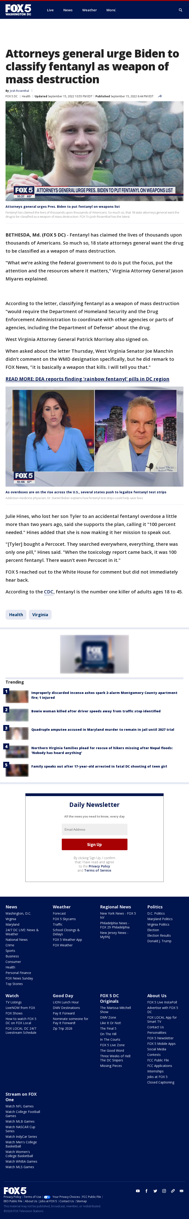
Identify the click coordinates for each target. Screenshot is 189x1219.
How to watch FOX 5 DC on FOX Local (21, 1021)
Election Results (159, 935)
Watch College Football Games (23, 1113)
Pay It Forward (64, 1013)
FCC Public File (158, 1060)
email (181, 1191)
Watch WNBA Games (21, 1161)
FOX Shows (14, 1013)
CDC (48, 592)
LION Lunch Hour (66, 1002)
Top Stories (14, 984)
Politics (154, 907)
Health (26, 96)
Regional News (115, 907)
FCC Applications (159, 1065)
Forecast (59, 913)
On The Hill (108, 1034)
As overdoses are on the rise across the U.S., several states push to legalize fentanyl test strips (86, 492)
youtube (138, 1191)
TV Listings (14, 1002)
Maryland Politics (160, 919)
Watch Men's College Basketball (21, 1144)
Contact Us (155, 1027)
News (11, 907)
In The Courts (110, 1039)
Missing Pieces (111, 1065)
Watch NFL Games (20, 1106)
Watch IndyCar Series (21, 1136)
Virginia (40, 614)
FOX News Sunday (19, 978)
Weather (62, 907)
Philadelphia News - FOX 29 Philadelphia (115, 925)
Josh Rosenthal (19, 91)
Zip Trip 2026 (62, 1028)
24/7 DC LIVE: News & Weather (22, 932)
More (110, 10)
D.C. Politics (156, 913)
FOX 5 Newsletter (160, 1038)
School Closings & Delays (66, 932)
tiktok (173, 1191)
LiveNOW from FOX (20, 1007)
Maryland (12, 924)
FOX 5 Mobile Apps (161, 1043)
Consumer (13, 961)
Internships (155, 1071)
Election (153, 930)
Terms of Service (97, 870)
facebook (146, 1191)
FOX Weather (63, 945)
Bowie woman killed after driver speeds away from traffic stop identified (96, 711)
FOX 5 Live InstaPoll (162, 1002)
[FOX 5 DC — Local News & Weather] (21, 9)
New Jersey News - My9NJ (114, 934)
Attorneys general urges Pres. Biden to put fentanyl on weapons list (63, 206)
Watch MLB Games (20, 1121)
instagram (164, 1191)
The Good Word (112, 1050)
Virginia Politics (158, 924)
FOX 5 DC (12, 96)
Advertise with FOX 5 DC (162, 1009)
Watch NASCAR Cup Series (20, 1129)
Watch (12, 995)
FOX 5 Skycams (64, 919)
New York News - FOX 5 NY (118, 915)
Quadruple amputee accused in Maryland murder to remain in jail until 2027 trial (102, 729)
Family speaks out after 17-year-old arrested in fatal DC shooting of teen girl (99, 766)
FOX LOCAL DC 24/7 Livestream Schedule (21, 1030)
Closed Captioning (160, 1082)
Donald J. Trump (159, 941)
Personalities (156, 1032)
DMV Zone (108, 1017)
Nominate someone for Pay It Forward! (70, 1021)
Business (12, 956)
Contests (154, 1054)
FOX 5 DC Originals (109, 998)
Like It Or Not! (110, 1023)
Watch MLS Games (20, 1167)
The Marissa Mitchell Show (115, 1009)
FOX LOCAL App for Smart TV (162, 1019)
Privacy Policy (99, 866)
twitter (155, 1191)
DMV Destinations (66, 1007)
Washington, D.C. (18, 913)
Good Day (63, 995)
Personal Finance (18, 973)
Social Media (156, 1049)
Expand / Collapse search (180, 10)
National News (17, 939)
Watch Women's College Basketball (19, 1154)
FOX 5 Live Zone (112, 1045)
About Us (156, 995)
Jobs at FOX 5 (157, 1077)
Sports (10, 950)
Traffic (57, 924)
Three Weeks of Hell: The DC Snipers (115, 1058)
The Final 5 (108, 1028)
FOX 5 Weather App (67, 939)
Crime (10, 945)
